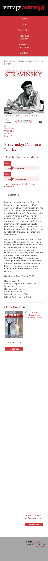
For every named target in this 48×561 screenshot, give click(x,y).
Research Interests (24, 46)
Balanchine (15, 184)
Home (24, 18)
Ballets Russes (28, 184)
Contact (24, 52)
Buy (7, 163)
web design (40, 546)
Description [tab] (13, 194)
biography (9, 186)
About (24, 24)
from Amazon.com (16, 168)
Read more (14, 348)
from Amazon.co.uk (17, 179)
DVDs (20, 61)
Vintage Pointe (39, 542)
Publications (24, 30)
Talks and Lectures (24, 37)
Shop (13, 61)
